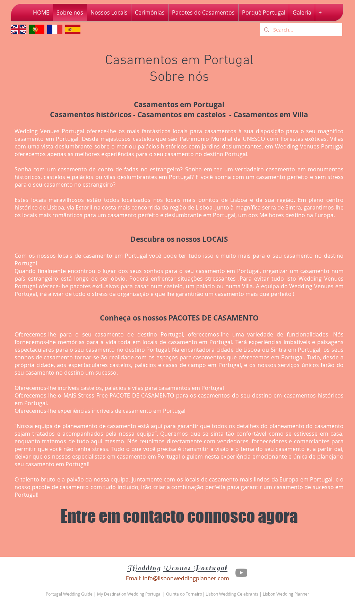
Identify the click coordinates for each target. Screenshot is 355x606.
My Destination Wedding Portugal (129, 594)
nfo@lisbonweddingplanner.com (186, 578)
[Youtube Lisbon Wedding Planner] (241, 572)
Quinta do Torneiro (184, 594)
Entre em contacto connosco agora (179, 516)
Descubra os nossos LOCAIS (179, 239)
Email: (133, 578)
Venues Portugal (195, 568)
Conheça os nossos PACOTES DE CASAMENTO (179, 318)
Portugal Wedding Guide (69, 594)
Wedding (144, 568)
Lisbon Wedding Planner (286, 594)
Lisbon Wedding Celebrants (232, 594)
